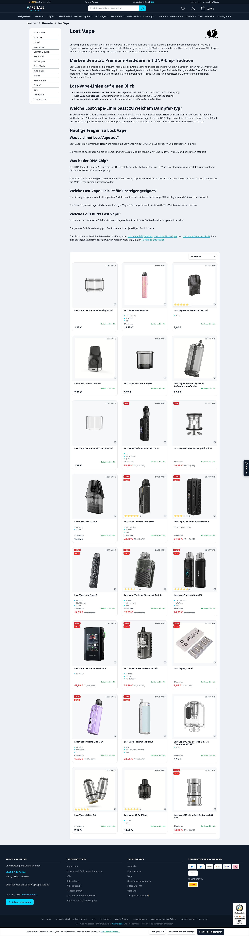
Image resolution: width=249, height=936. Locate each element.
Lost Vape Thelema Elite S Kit (88, 742)
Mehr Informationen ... (110, 931)
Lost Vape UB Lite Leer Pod (87, 383)
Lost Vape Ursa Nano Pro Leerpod (191, 310)
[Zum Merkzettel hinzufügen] (115, 304)
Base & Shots (40, 80)
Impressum (72, 866)
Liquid (37, 42)
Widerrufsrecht (74, 885)
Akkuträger (39, 56)
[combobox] (113, 8)
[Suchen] (142, 8)
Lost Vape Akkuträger (165, 236)
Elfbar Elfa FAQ (134, 885)
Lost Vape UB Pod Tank (135, 815)
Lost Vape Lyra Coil (183, 668)
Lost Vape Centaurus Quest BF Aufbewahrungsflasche (189, 384)
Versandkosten (117, 924)
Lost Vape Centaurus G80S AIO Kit (141, 668)
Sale (36, 90)
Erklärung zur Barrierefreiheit (81, 895)
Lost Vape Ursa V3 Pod (85, 521)
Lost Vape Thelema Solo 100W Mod (191, 521)
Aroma (37, 75)
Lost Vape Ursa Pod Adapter (138, 383)
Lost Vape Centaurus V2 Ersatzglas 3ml (93, 448)
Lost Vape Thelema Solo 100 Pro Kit (141, 448)
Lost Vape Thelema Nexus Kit (138, 742)
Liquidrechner (134, 871)
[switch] (239, 922)
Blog (129, 876)
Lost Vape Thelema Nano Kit (188, 595)
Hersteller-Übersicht (153, 239)
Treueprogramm (75, 890)
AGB (69, 876)
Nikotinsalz (39, 47)
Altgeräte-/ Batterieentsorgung (82, 900)
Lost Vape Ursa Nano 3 (85, 595)
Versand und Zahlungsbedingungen (84, 871)
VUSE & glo (39, 71)
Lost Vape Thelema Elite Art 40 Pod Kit (143, 595)
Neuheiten (39, 94)
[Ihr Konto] (193, 8)
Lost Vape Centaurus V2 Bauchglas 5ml (93, 310)
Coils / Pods (39, 66)
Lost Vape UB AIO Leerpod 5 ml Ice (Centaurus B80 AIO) (191, 743)
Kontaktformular (29, 894)
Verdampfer (39, 61)
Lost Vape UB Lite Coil (85, 815)
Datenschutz (73, 881)
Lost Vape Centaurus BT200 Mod (90, 668)
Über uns (131, 890)
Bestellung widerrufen (20, 902)
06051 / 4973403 (16, 872)
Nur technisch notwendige (181, 931)
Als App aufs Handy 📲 (138, 895)
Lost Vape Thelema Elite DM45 (139, 521)
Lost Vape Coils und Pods (196, 236)
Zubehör (38, 85)
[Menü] (244, 904)
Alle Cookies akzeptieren (210, 932)
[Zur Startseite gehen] (41, 8)
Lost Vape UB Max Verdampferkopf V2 (193, 448)
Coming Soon (40, 99)
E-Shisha (38, 37)
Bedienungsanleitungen (139, 881)
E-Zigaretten (40, 32)
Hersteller (132, 866)
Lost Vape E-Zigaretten (140, 236)
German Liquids (41, 51)
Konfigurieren (157, 931)
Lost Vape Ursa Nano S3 (136, 310)
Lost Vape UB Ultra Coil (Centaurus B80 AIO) (193, 816)
